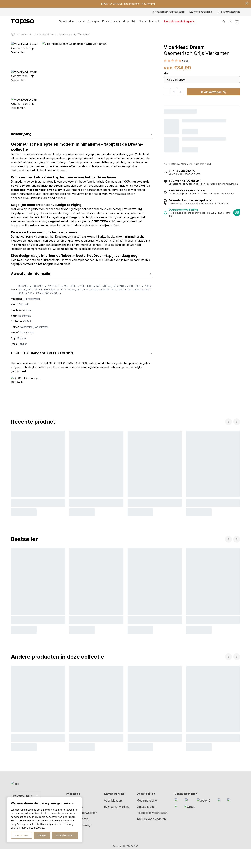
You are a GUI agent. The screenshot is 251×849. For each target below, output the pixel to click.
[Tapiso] (22, 21)
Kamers (106, 21)
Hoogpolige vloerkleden (152, 813)
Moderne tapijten (147, 800)
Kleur (117, 21)
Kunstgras (93, 21)
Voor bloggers (113, 800)
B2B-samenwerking (116, 806)
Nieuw (143, 21)
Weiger (42, 835)
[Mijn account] (230, 21)
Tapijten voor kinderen (151, 819)
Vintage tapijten (146, 806)
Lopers (80, 21)
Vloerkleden (66, 21)
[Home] (13, 34)
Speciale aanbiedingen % (179, 21)
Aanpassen (21, 835)
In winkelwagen (211, 92)
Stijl (134, 21)
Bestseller (155, 21)
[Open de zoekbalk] (224, 21)
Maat (126, 21)
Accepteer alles (65, 835)
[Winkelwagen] (237, 21)
